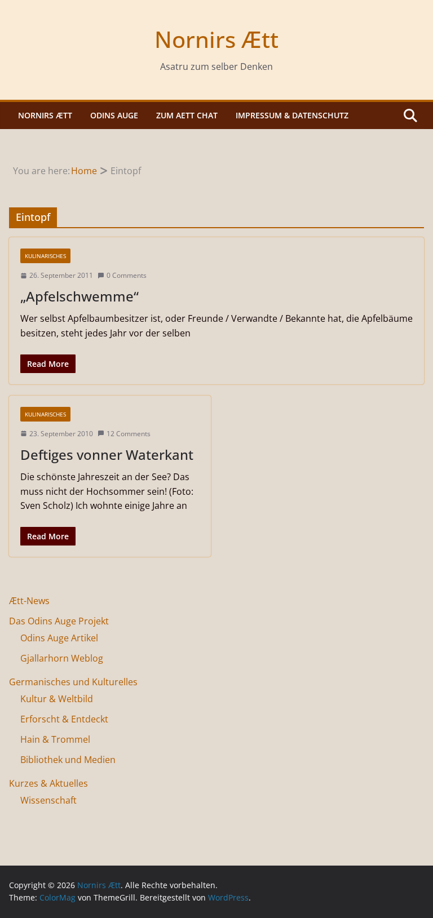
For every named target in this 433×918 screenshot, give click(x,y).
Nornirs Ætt (216, 39)
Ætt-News (29, 601)
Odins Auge (114, 115)
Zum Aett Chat (187, 115)
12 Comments (129, 433)
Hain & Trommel (55, 739)
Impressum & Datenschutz (292, 115)
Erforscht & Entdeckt (64, 719)
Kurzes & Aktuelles (48, 783)
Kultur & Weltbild (56, 699)
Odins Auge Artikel (59, 638)
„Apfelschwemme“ (79, 296)
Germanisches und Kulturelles (73, 682)
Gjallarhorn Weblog (61, 658)
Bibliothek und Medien (68, 759)
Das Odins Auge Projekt (59, 621)
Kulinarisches (45, 256)
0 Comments (127, 275)
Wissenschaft (48, 800)
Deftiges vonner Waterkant (106, 454)
